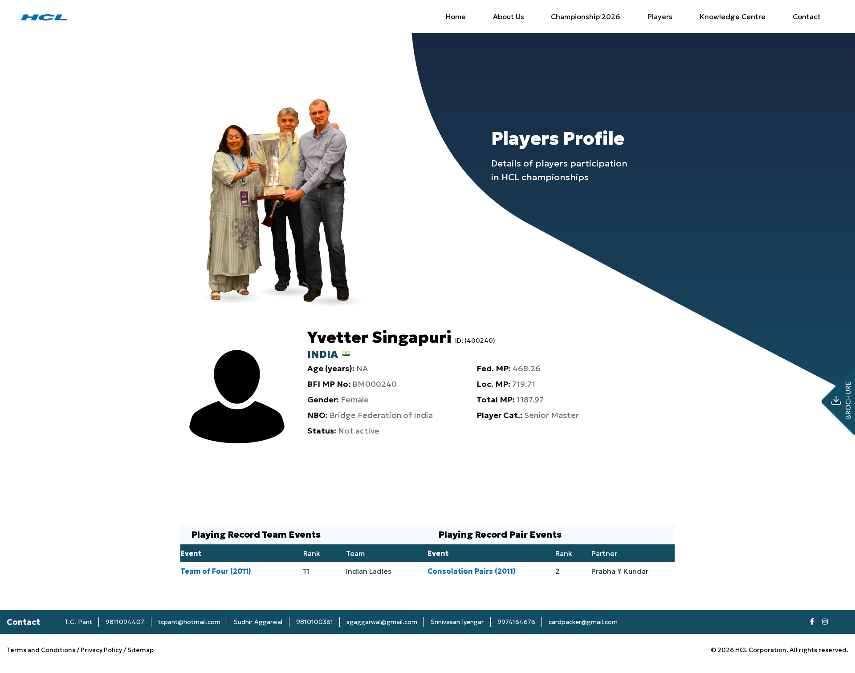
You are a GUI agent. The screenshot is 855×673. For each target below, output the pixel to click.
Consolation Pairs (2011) (472, 571)
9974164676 (516, 622)
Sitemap (140, 650)
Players (659, 16)
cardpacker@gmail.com (583, 622)
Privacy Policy (101, 650)
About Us (508, 16)
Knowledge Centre (732, 16)
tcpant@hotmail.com (189, 622)
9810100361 (314, 622)
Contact (807, 16)
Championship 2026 (585, 16)
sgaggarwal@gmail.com (381, 622)
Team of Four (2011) (215, 571)
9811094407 (125, 622)
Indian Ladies (368, 571)
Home (456, 16)
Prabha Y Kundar (619, 571)
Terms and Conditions (42, 650)
